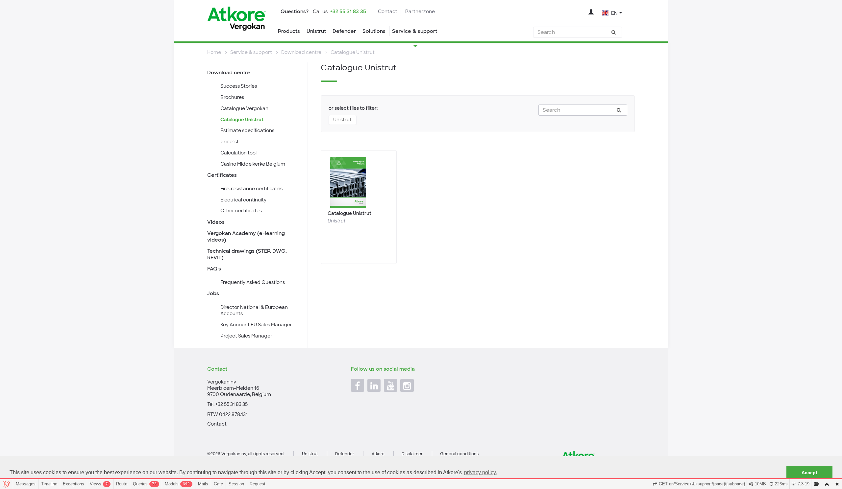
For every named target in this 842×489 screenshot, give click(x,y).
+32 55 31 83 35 (348, 11)
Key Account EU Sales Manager (256, 325)
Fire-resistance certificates (251, 189)
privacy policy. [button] (480, 472)
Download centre (228, 72)
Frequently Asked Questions (252, 282)
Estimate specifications (247, 130)
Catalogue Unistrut (241, 120)
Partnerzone (420, 11)
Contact (387, 11)
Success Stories (238, 86)
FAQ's (214, 269)
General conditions (459, 453)
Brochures (232, 97)
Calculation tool (238, 153)
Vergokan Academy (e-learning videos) (246, 236)
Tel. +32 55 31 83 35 (227, 404)
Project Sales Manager (246, 336)
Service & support (414, 31)
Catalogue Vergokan (244, 108)
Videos (216, 222)
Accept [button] (809, 472)
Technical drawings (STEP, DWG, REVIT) (247, 254)
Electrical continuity (243, 200)
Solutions (373, 31)
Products (289, 31)
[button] (612, 12)
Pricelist (229, 142)
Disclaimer (412, 453)
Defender (344, 31)
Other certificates (241, 211)
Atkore (378, 453)
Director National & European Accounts (254, 310)
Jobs (213, 293)
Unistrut (316, 31)
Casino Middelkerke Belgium (252, 164)
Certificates (222, 175)
